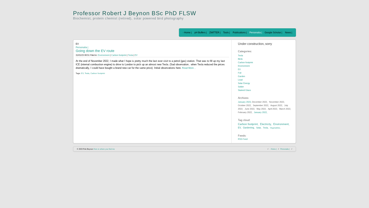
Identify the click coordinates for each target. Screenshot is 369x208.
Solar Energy (244, 83)
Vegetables (275, 128)
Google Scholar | (273, 32)
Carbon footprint (119, 55)
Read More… (188, 68)
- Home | (187, 32)
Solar (258, 128)
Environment (104, 55)
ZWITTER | (214, 32)
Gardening (248, 127)
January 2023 (244, 102)
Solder (241, 87)
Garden (241, 76)
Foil (239, 73)
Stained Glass (244, 90)
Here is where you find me (104, 149)
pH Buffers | (200, 32)
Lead (240, 80)
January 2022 (260, 112)
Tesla (130, 55)
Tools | (226, 32)
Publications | (240, 32)
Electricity (265, 124)
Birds (240, 59)
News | (288, 32)
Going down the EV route (95, 51)
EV (136, 55)
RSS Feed (243, 139)
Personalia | (255, 32)
